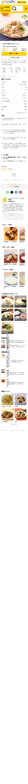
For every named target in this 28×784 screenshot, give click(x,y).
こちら (16, 161)
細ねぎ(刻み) (4, 106)
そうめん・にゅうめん (13, 430)
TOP (2, 430)
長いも (2, 84)
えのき (2, 87)
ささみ (2, 89)
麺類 (6, 430)
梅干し (2, 109)
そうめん (3, 81)
